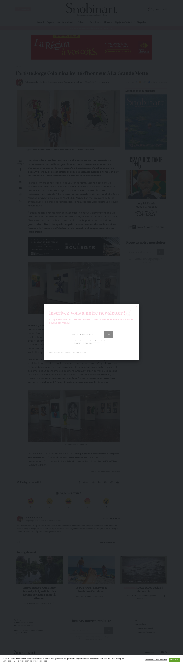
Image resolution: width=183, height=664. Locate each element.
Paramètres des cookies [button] (156, 660)
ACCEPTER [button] (174, 660)
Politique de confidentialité (83, 343)
